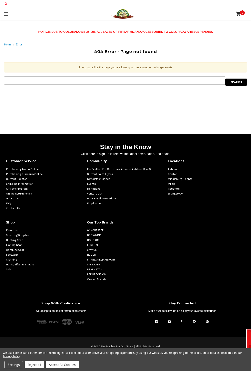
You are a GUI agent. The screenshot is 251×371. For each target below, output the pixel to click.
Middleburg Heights (180, 179)
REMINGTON (95, 269)
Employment (95, 203)
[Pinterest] (207, 321)
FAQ (8, 203)
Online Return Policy (19, 193)
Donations (94, 188)
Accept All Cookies (62, 365)
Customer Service (21, 161)
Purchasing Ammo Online (22, 169)
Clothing (11, 259)
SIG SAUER (93, 264)
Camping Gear (15, 250)
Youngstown (176, 193)
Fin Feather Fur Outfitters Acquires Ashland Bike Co (119, 169)
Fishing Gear (14, 245)
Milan (171, 184)
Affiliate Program (17, 188)
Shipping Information (20, 184)
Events (91, 184)
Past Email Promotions (102, 198)
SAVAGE (92, 250)
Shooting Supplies (17, 235)
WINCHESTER (95, 230)
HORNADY (93, 240)
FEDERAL (92, 245)
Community (97, 161)
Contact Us (13, 208)
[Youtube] (169, 321)
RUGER (91, 254)
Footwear (12, 254)
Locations (176, 161)
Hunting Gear (14, 240)
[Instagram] (194, 321)
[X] (182, 321)
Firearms (12, 230)
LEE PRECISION (96, 274)
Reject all (34, 365)
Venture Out (94, 193)
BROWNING (94, 235)
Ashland (173, 169)
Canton (172, 174)
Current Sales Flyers (100, 174)
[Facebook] (156, 321)
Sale (8, 269)
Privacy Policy (11, 356)
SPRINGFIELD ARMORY (101, 259)
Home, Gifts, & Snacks (20, 264)
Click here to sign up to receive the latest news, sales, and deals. (125, 154)
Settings (14, 365)
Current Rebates (16, 179)
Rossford (174, 188)
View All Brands (96, 279)
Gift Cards (12, 198)
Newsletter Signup (98, 179)
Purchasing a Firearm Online (24, 174)
